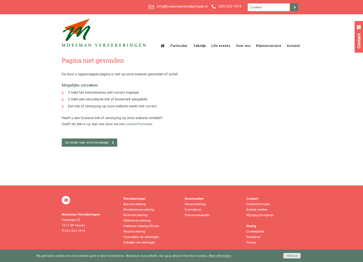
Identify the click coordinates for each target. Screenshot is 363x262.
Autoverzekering (134, 204)
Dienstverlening (195, 204)
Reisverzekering (134, 231)
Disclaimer (253, 237)
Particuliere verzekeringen (141, 237)
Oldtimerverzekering (137, 220)
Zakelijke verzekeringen (139, 242)
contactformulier (139, 124)
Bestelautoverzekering (138, 209)
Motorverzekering (135, 215)
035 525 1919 (230, 6)
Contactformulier (258, 204)
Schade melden (256, 209)
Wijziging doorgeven (260, 215)
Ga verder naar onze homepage (87, 142)
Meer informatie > (220, 255)
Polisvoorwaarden (197, 215)
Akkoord (292, 255)
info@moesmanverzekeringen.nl (182, 6)
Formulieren (193, 209)
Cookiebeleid (255, 231)
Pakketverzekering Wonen (141, 226)
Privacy (251, 242)
